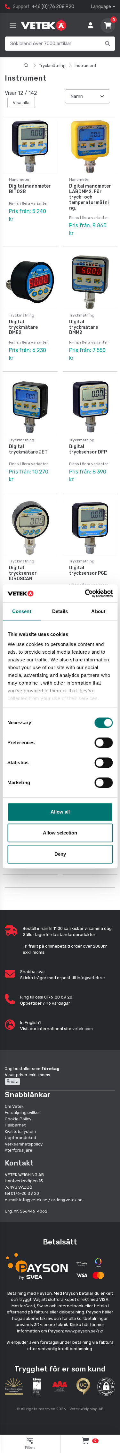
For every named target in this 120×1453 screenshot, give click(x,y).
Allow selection (60, 832)
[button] (106, 1387)
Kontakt (19, 1162)
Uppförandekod (20, 1137)
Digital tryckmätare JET (28, 449)
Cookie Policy (18, 1119)
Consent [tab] (21, 611)
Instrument (85, 65)
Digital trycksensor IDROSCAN (23, 573)
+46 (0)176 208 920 (53, 6)
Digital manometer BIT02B (30, 188)
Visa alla (21, 102)
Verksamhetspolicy (24, 1144)
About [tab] (98, 611)
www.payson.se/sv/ (84, 1331)
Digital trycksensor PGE (88, 570)
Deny (60, 854)
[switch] (103, 742)
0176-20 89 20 (25, 1193)
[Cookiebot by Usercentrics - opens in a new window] (85, 593)
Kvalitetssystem (20, 1131)
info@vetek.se (91, 977)
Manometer (19, 179)
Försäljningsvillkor (22, 1112)
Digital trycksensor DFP (88, 449)
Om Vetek (14, 1106)
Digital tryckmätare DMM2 (83, 327)
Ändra (12, 1081)
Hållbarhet (15, 1125)
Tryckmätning (52, 65)
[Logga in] (90, 25)
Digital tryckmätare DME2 (23, 327)
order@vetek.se (67, 1199)
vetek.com (82, 1028)
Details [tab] (60, 611)
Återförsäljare (18, 1150)
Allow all (60, 811)
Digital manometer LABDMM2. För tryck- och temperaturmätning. (90, 196)
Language (101, 6)
